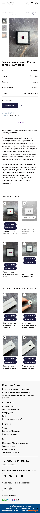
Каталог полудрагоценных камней (14, 14)
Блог (4, 416)
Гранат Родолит (34, 13)
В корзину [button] (11, 224)
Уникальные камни (10, 410)
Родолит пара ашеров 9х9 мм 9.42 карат (10, 274)
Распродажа (7, 413)
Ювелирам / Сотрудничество (15, 443)
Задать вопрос (9, 105)
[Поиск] (27, 3)
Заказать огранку (9, 446)
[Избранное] (32, 3)
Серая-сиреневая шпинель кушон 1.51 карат (9, 325)
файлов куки (33, 511)
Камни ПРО (4, 13)
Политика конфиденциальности (16, 392)
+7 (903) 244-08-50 (16, 460)
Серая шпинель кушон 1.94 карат (9, 367)
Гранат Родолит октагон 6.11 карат (10, 233)
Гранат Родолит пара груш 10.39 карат (28, 232)
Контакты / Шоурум (11, 431)
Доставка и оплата (10, 434)
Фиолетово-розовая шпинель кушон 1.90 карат (29, 325)
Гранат (28, 12)
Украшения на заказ (11, 452)
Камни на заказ (9, 449)
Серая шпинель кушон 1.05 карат (28, 367)
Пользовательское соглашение (15, 389)
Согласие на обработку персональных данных (18, 396)
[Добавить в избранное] (21, 106)
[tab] (20, 122)
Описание (20, 122)
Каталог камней (9, 406)
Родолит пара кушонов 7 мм (27, 275)
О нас (4, 428)
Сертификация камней (12, 419)
